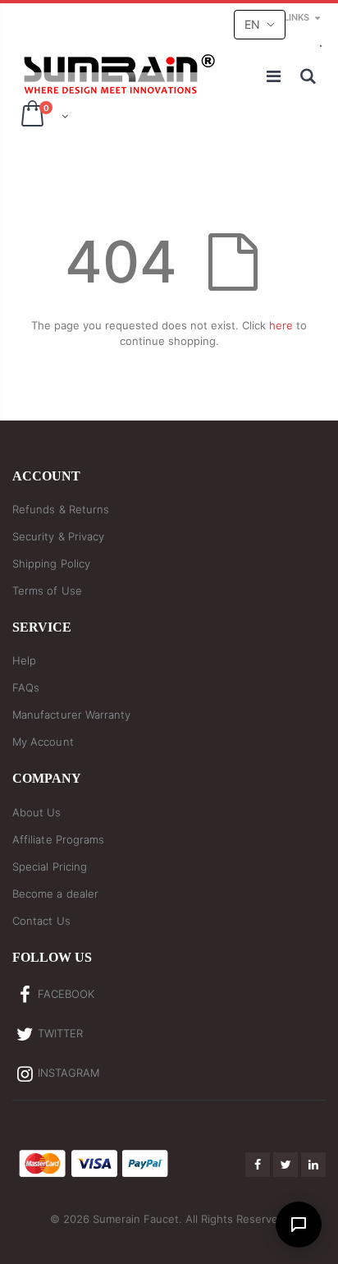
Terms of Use (47, 590)
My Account (43, 741)
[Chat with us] (299, 1225)
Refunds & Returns (60, 509)
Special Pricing (49, 866)
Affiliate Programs (58, 839)
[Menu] (275, 76)
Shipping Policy (51, 563)
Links (296, 17)
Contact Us (41, 920)
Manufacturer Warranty (71, 714)
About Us (37, 812)
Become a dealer (55, 893)
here (281, 325)
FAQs (25, 687)
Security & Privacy (58, 536)
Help (24, 660)
